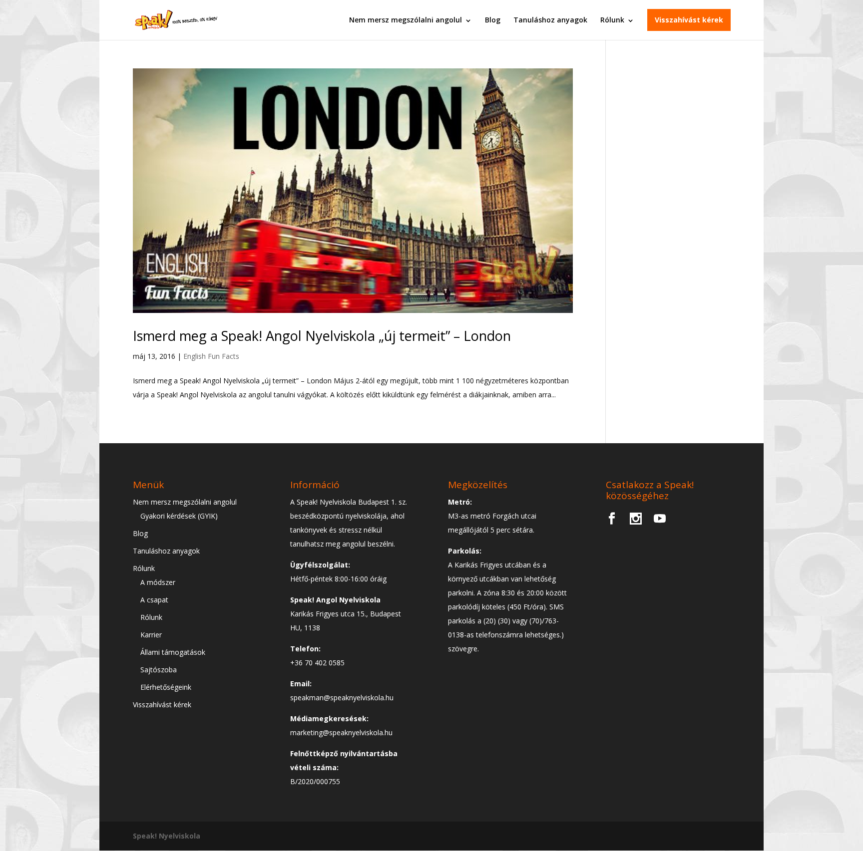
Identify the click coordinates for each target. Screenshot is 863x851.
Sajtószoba (158, 669)
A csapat (154, 599)
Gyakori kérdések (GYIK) (179, 516)
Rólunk (612, 19)
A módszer (157, 582)
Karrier (151, 634)
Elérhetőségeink (165, 687)
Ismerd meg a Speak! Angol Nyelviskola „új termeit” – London (322, 335)
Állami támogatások (172, 652)
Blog (492, 19)
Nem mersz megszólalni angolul (405, 19)
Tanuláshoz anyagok (550, 19)
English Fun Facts (211, 356)
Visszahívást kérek (689, 19)
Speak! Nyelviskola (166, 836)
